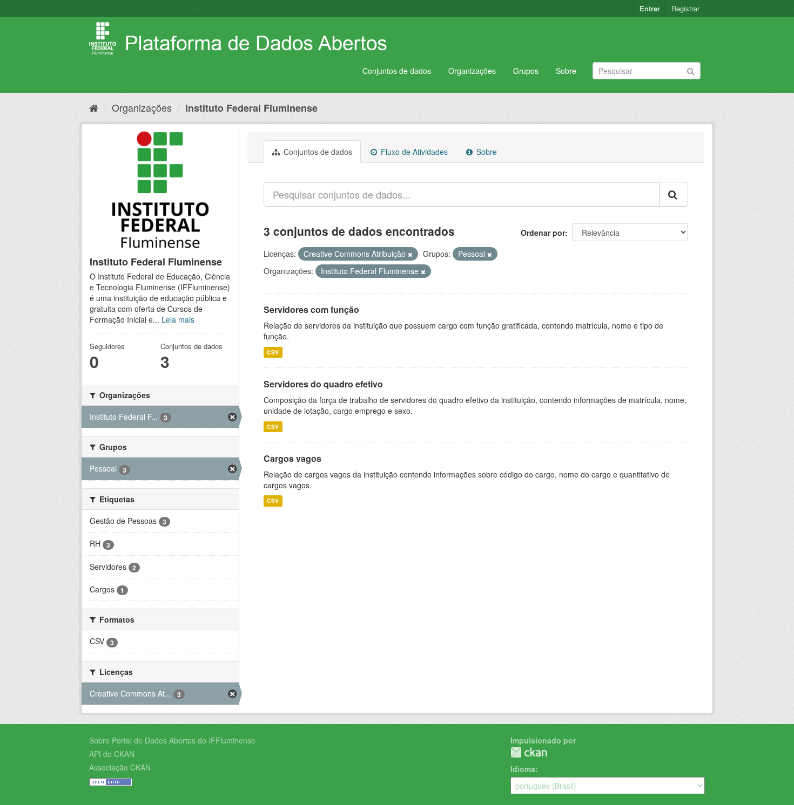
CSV (273, 352)
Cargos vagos (292, 458)
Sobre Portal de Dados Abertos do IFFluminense (172, 740)
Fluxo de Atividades (413, 151)
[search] (673, 194)
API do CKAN (111, 753)
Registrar (685, 8)
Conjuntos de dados (396, 70)
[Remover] (410, 254)
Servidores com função (311, 309)
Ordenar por (543, 232)
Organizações (472, 70)
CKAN (528, 752)
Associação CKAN (120, 767)
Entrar (650, 8)
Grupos (526, 70)
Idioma (522, 768)
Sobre (566, 70)
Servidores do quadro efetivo (323, 384)
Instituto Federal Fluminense (251, 108)
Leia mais (178, 319)
